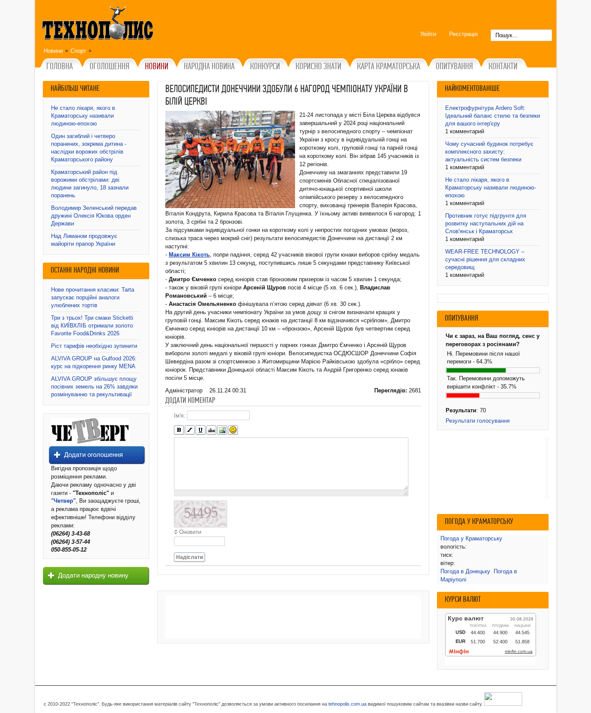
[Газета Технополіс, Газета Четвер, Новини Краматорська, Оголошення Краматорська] (98, 24)
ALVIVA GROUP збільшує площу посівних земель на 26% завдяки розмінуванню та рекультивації (94, 387)
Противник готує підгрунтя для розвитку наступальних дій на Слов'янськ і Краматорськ (485, 223)
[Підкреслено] (201, 430)
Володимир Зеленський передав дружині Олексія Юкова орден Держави (94, 216)
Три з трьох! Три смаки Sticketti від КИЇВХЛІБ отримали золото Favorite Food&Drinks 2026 (92, 326)
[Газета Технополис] (90, 442)
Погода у (471, 538)
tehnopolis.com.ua (347, 704)
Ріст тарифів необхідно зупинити (94, 346)
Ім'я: (179, 415)
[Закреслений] (211, 430)
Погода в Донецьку (465, 571)
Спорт (78, 51)
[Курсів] (190, 430)
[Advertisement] (293, 617)
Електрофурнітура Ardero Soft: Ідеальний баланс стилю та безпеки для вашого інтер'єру (492, 116)
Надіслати (189, 557)
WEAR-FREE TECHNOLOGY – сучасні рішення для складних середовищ (485, 259)
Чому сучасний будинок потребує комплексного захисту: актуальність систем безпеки (489, 152)
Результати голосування (478, 421)
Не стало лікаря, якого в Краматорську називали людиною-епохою (83, 116)
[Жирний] (179, 430)
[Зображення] (222, 430)
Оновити (190, 532)
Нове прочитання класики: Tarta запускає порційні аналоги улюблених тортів (92, 297)
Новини (53, 51)
